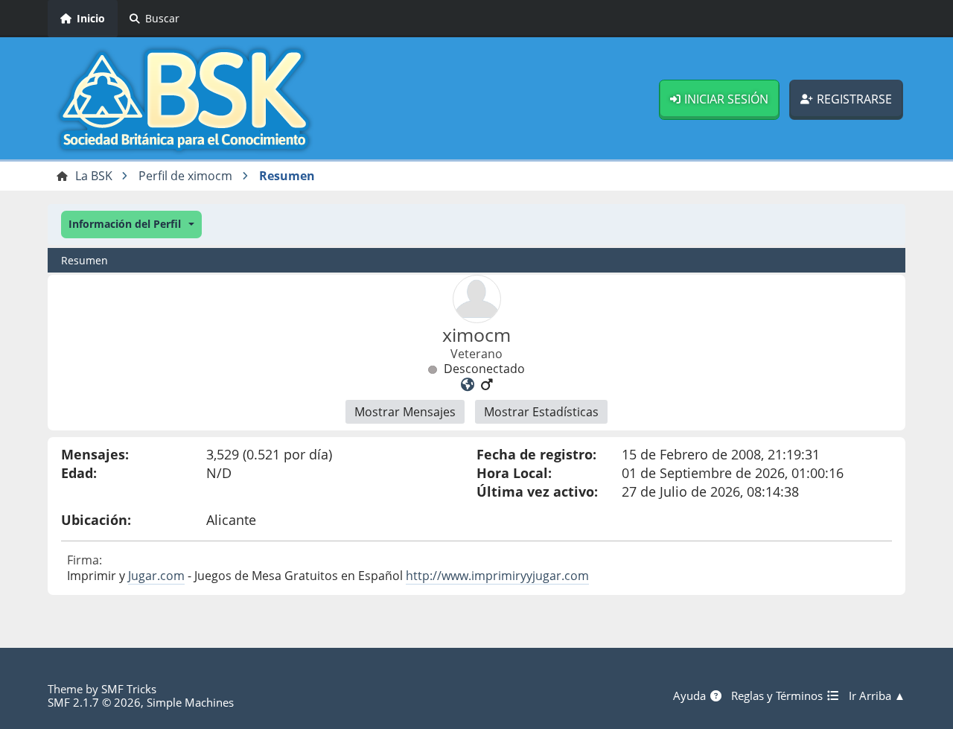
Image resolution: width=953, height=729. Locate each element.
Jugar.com (156, 575)
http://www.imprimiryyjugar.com (497, 575)
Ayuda (691, 695)
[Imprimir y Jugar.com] (467, 384)
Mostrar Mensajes (405, 412)
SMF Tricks (128, 688)
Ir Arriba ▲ (877, 695)
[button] (131, 224)
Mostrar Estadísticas (541, 412)
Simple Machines (190, 702)
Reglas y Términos (778, 695)
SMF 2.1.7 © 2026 (94, 702)
